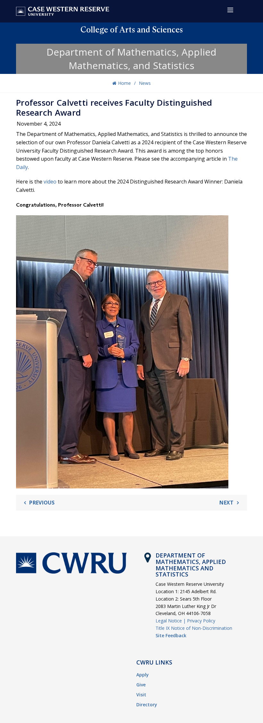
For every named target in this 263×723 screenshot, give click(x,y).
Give (141, 685)
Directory (146, 704)
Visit (141, 695)
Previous (42, 502)
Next (226, 502)
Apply (142, 675)
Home (124, 83)
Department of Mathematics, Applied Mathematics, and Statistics (131, 58)
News (145, 83)
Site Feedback (171, 635)
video (50, 181)
